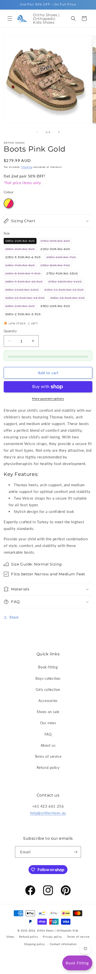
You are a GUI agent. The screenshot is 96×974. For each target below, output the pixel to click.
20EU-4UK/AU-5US (20, 249)
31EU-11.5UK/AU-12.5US (64, 290)
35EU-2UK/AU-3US (55, 306)
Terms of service (48, 756)
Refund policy (48, 767)
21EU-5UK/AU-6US (55, 249)
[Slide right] (58, 132)
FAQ (48, 734)
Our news (48, 723)
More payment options (48, 398)
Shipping (26, 166)
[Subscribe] (75, 852)
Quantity (10, 331)
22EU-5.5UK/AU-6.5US (23, 257)
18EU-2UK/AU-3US (20, 241)
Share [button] (14, 617)
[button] (9, 18)
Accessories (48, 701)
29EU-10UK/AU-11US (65, 282)
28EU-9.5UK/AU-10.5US (24, 282)
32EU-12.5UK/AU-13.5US (25, 298)
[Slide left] (37, 132)
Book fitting (48, 667)
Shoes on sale (48, 712)
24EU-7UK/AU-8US (20, 265)
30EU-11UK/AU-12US (22, 290)
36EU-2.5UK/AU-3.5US (23, 314)
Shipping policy (34, 944)
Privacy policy (52, 936)
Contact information (63, 944)
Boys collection (48, 678)
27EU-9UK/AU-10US (62, 273)
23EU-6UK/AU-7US (62, 257)
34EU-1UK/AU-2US (20, 306)
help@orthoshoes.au (48, 813)
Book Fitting (77, 963)
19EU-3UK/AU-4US (56, 241)
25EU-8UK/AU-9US (56, 265)
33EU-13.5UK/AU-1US (68, 298)
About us (48, 745)
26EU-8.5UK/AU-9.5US (23, 273)
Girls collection (48, 689)
